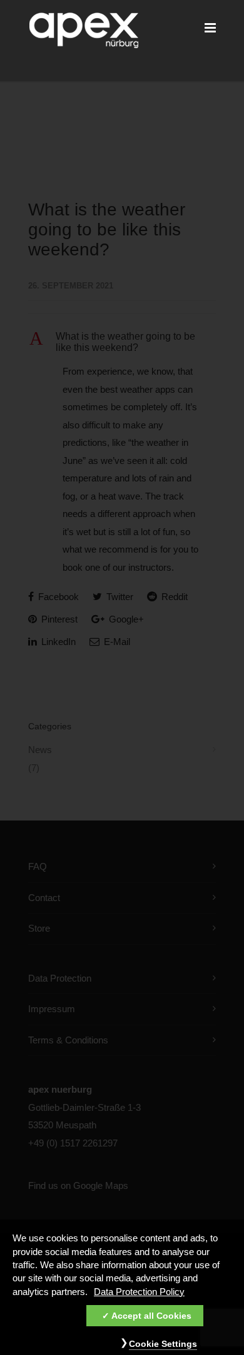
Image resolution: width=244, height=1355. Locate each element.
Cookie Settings (163, 1344)
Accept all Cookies (151, 1316)
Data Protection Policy (139, 1292)
